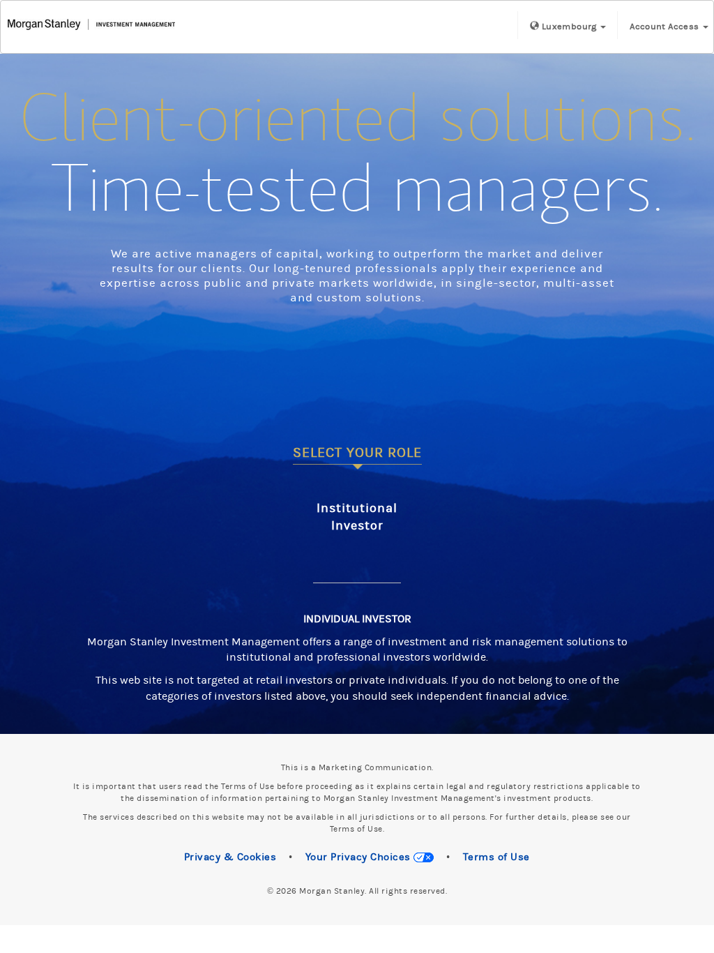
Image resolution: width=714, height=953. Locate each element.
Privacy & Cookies (230, 857)
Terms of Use (496, 857)
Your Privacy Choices (359, 857)
